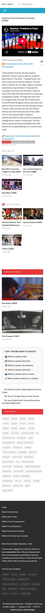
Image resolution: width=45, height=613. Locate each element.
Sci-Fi (18, 481)
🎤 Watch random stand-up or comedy (21, 378)
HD (17, 462)
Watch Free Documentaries (13, 521)
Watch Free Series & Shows (13, 531)
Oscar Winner (34, 471)
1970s (31, 423)
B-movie (21, 438)
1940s (6, 423)
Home (4, 507)
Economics (30, 142)
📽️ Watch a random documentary (19, 365)
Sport (36, 481)
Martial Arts (32, 466)
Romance (8, 481)
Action (15, 433)
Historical (28, 462)
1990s (14, 428)
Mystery (19, 471)
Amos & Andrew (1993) (32, 222)
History (7, 466)
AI (37, 433)
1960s (23, 423)
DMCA (36, 606)
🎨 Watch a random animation (17, 369)
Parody (7, 476)
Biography (9, 443)
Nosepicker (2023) (9, 303)
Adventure (28, 433)
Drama (22, 452)
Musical (7, 471)
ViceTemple (29, 609)
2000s (23, 428)
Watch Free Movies (10, 512)
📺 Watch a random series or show (19, 374)
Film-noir (8, 462)
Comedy (17, 447)
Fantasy (28, 457)
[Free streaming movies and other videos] (7, 3)
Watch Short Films (9, 517)
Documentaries (18, 142)
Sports (7, 486)
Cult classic (9, 452)
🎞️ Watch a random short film (17, 361)
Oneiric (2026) (8, 249)
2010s (31, 428)
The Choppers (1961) (10, 336)
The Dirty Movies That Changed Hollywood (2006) (11, 225)
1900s (6, 419)
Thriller (18, 486)
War (27, 486)
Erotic (32, 452)
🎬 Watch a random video (16, 356)
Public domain (21, 476)
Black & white (25, 443)
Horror (18, 466)
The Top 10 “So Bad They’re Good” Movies (21, 396)
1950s (14, 423)
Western (7, 490)
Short (27, 481)
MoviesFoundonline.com (13, 603)
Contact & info (24, 606)
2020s (6, 433)
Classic (7, 447)
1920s (23, 419)
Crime (27, 447)
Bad (30, 438)
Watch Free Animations (11, 526)
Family (6, 457)
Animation (9, 438)
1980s (6, 428)
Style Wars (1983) (9, 193)
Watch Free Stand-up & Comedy (15, 536)
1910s (14, 419)
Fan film (17, 457)
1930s (31, 419)
